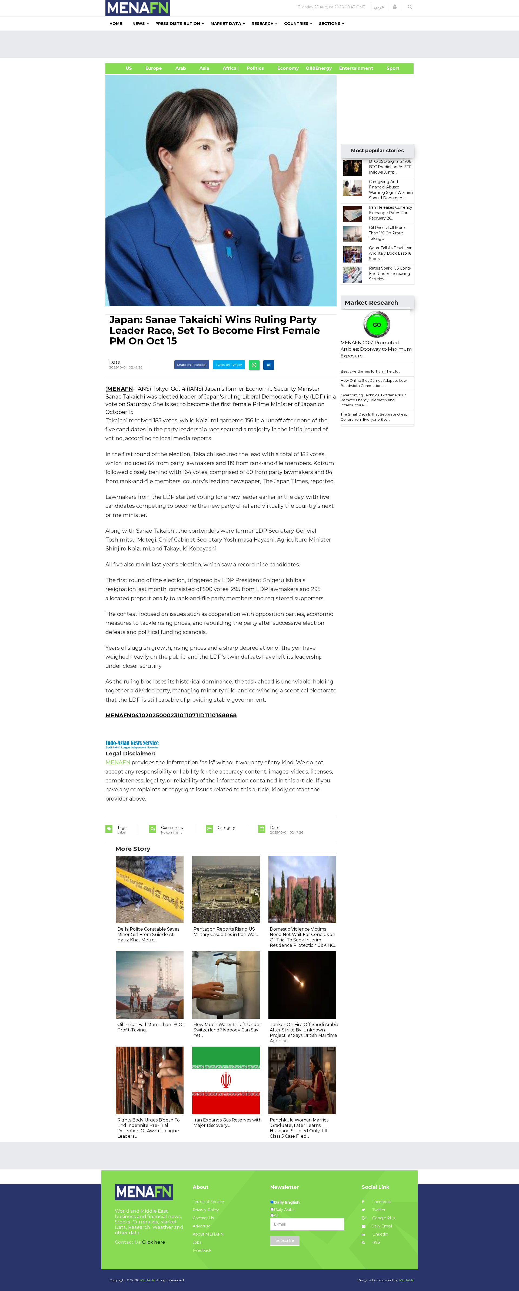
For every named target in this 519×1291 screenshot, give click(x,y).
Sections (329, 23)
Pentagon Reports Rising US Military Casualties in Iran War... (226, 932)
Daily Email (381, 1226)
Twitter (378, 1209)
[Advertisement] (261, 44)
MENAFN (120, 389)
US (122, 68)
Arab (181, 68)
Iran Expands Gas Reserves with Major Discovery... (228, 1122)
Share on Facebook (192, 365)
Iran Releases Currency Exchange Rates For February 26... (390, 213)
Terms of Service (208, 1201)
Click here (153, 1242)
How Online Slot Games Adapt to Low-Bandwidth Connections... (374, 383)
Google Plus (383, 1218)
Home (115, 23)
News (138, 23)
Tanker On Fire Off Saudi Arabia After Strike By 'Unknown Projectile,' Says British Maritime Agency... (304, 1032)
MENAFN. (147, 1280)
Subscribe (285, 1240)
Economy (288, 68)
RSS (375, 1242)
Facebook (381, 1201)
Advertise (202, 1226)
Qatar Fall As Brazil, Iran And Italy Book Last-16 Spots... (390, 253)
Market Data (226, 23)
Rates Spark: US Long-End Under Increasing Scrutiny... (390, 273)
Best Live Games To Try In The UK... (370, 371)
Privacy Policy (206, 1209)
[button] (395, 7)
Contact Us (203, 1218)
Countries (296, 23)
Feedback (202, 1250)
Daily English (287, 1202)
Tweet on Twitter (229, 365)
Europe (154, 68)
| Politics (254, 68)
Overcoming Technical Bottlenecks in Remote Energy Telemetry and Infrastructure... (374, 400)
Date (115, 362)
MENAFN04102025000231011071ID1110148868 (171, 715)
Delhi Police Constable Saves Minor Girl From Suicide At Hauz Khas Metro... (148, 934)
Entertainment (348, 68)
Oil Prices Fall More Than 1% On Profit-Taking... (387, 233)
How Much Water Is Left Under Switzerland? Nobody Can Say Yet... (227, 1030)
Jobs (197, 1242)
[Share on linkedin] (268, 365)
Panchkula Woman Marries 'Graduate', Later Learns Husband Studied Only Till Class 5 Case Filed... (299, 1128)
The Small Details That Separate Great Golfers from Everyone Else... (374, 417)
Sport (389, 68)
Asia (204, 68)
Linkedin (379, 1234)
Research (263, 23)
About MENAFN (208, 1234)
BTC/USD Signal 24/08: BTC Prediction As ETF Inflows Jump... (390, 167)
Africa (229, 68)
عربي (379, 7)
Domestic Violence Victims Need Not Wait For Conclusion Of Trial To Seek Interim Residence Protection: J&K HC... (303, 937)
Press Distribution (177, 23)
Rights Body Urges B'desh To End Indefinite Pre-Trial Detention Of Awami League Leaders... (148, 1128)
